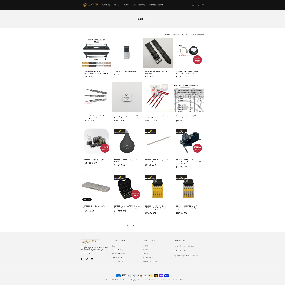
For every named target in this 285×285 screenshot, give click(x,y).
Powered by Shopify (129, 280)
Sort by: (168, 34)
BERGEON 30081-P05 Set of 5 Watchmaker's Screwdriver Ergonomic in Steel (188, 208)
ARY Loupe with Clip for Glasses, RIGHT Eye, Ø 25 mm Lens (187, 73)
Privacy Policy (117, 250)
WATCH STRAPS (149, 258)
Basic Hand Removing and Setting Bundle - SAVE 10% (156, 117)
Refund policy (117, 262)
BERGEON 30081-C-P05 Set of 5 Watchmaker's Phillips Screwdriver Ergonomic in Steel (156, 208)
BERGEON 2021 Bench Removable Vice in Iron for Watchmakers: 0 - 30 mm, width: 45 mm (188, 162)
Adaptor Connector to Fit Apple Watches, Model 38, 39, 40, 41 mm (95, 73)
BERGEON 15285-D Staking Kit (93, 160)
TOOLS (145, 250)
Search (115, 246)
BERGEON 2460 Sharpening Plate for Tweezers (96, 207)
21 (151, 225)
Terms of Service (118, 254)
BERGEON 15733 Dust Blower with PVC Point (126, 161)
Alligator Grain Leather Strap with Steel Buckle (156, 73)
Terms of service (165, 280)
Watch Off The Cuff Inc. (115, 280)
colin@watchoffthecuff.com (186, 256)
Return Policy (117, 258)
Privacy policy (153, 280)
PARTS (145, 254)
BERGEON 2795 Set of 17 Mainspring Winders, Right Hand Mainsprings (127, 207)
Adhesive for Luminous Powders (125, 72)
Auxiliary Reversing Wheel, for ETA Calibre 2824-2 (126, 117)
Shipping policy (178, 280)
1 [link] (127, 225)
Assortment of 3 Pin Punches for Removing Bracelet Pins (94, 117)
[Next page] (157, 225)
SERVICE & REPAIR (150, 262)
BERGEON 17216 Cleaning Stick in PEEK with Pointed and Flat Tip (157, 161)
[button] (107, 5)
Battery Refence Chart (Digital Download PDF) (186, 117)
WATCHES (147, 246)
